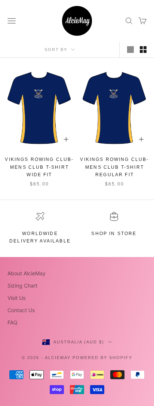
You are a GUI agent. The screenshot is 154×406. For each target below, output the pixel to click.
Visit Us (16, 298)
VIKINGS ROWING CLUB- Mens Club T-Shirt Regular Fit (114, 167)
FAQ (12, 322)
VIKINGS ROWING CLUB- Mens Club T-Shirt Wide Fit (39, 167)
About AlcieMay (26, 273)
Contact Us (21, 310)
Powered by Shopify (102, 357)
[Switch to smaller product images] (143, 49)
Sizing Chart (22, 285)
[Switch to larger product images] (130, 49)
